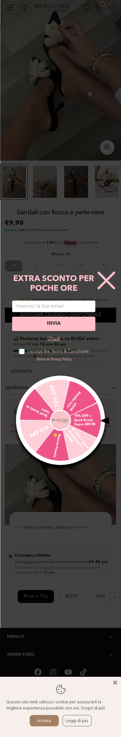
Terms (41, 359)
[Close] (115, 682)
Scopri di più (93, 708)
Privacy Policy (61, 359)
